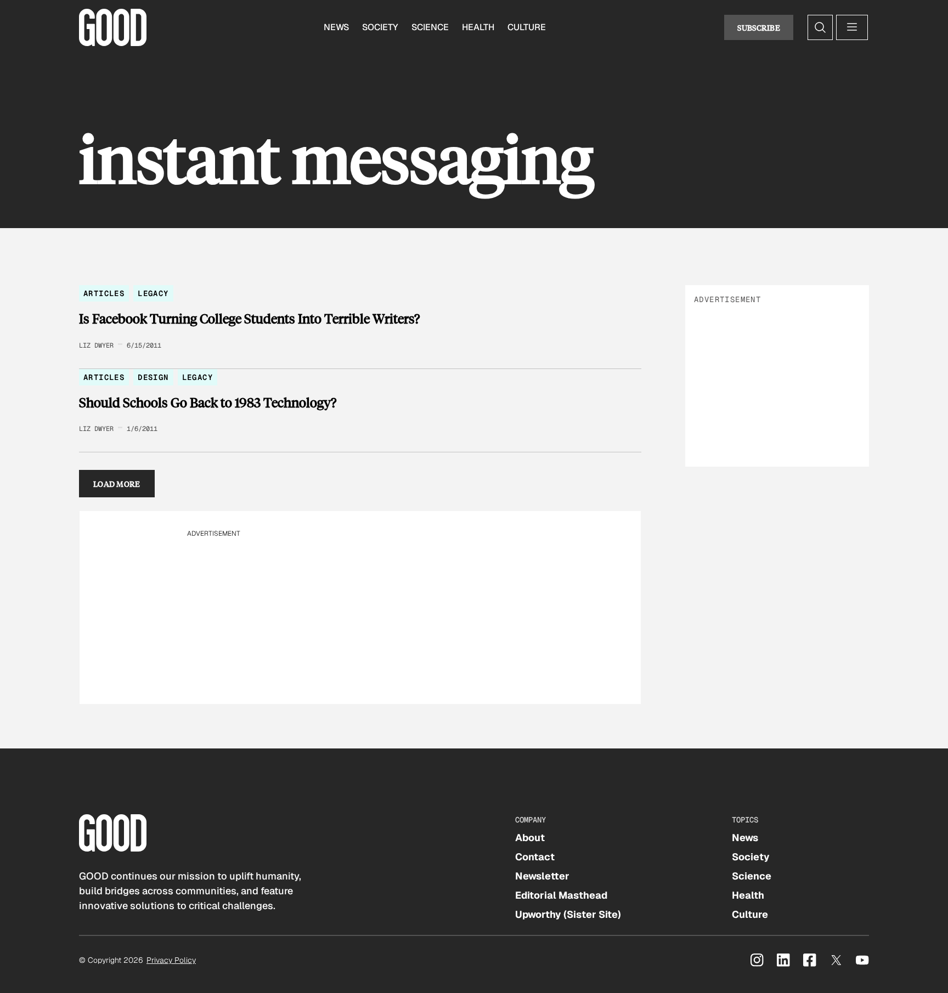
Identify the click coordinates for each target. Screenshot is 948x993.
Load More (116, 484)
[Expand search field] (820, 27)
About (530, 837)
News (336, 27)
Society (380, 27)
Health (478, 27)
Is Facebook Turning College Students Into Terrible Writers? (249, 318)
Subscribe (758, 27)
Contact (535, 856)
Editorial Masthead (561, 895)
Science (430, 27)
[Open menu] (852, 27)
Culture (526, 27)
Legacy (153, 293)
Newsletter (542, 876)
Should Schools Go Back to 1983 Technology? (207, 402)
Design (153, 377)
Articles (104, 293)
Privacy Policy (171, 960)
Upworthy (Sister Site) (568, 914)
